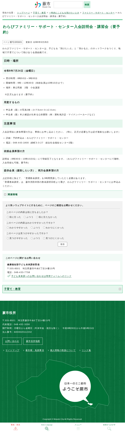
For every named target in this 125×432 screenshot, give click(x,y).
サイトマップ (12, 350)
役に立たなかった (48, 217)
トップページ (23, 13)
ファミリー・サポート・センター (98, 13)
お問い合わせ (12, 341)
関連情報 (13, 194)
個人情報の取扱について (63, 350)
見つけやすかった (18, 238)
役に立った (15, 217)
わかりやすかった (18, 227)
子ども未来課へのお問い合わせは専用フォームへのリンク (41, 276)
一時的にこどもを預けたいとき (64, 13)
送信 (62, 244)
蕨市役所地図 (33, 341)
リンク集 (86, 350)
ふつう (29, 217)
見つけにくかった (55, 238)
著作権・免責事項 (34, 350)
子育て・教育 (39, 13)
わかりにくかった (55, 227)
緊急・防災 (15, 425)
